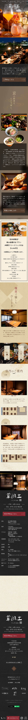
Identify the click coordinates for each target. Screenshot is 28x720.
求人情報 (17, 682)
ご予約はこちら (8, 79)
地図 (14, 657)
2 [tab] (15, 327)
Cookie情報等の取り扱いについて (14, 702)
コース (21, 353)
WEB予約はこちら (10, 514)
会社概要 (10, 682)
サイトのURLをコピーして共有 (13, 662)
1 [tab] (12, 327)
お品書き (7, 353)
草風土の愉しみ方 (10, 210)
